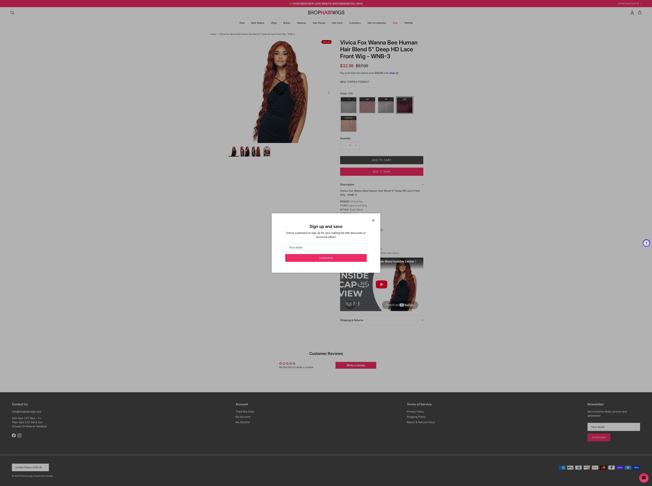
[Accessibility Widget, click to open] (646, 243)
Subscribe (326, 258)
